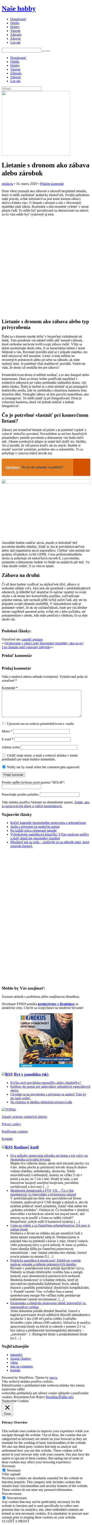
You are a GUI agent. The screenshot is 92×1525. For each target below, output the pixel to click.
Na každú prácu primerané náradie (33, 830)
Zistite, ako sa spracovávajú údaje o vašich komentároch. (45, 804)
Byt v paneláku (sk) (31, 1074)
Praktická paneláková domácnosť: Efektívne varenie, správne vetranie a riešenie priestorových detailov (46, 1262)
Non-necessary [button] (12, 1493)
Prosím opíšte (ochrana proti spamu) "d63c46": (33, 782)
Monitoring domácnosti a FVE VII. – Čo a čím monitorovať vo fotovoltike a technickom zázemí (43, 1192)
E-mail (7, 739)
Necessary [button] (9, 1466)
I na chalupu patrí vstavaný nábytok (26, 647)
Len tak (15, 42)
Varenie (15, 31)
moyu (53, 1377)
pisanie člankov (20, 1358)
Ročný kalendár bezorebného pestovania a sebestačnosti (48, 823)
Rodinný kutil (26, 1147)
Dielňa (14, 23)
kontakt (15, 1370)
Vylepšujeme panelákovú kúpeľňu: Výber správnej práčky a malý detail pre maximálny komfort (49, 836)
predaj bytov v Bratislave (56, 1004)
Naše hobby (19, 8)
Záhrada (15, 34)
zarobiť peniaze (32, 639)
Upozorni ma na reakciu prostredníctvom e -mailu (40, 724)
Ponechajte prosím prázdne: (21, 794)
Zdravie (15, 38)
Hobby (15, 27)
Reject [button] (40, 1397)
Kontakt (7, 1139)
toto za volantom (21, 1366)
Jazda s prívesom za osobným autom (34, 826)
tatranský (16, 1355)
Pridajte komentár (52, 184)
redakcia (7, 184)
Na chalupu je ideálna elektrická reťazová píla (41, 1102)
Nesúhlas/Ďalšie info (60, 1397)
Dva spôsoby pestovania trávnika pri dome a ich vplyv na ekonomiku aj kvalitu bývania (49, 1157)
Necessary (14, 1470)
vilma (14, 1362)
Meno (7, 731)
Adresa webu (11, 747)
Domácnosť (18, 19)
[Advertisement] (46, 267)
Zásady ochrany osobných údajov (24, 1117)
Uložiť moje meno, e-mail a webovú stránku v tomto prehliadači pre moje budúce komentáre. (40, 757)
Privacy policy (11, 1124)
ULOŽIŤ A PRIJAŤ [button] (16, 1521)
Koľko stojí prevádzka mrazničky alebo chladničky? (45, 1082)
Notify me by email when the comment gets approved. (43, 767)
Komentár (10, 688)
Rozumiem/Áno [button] (24, 1397)
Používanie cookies (15, 1131)
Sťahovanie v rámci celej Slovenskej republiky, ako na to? (44, 643)
